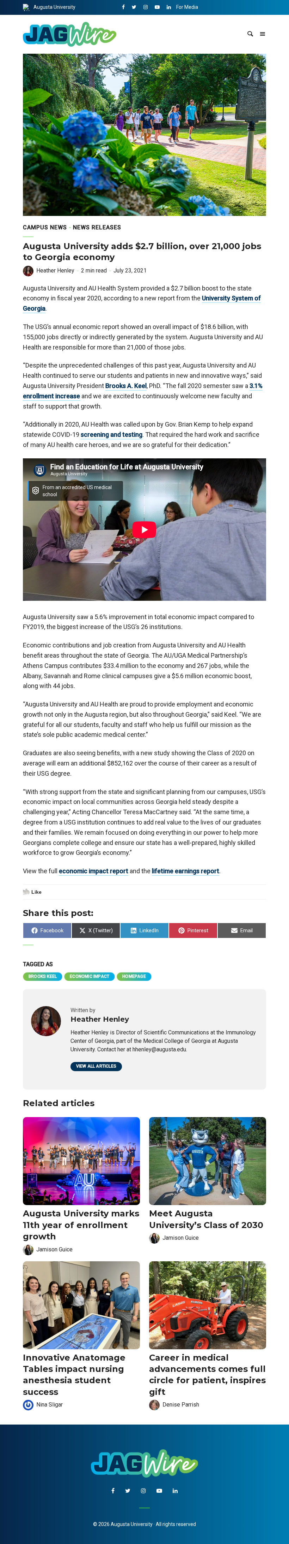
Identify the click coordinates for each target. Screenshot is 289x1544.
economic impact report (93, 871)
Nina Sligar (49, 1404)
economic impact (89, 976)
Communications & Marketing (209, 22)
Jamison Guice (54, 1249)
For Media (187, 7)
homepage (134, 976)
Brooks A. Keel (126, 385)
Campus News (45, 227)
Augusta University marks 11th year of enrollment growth (81, 1224)
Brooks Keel (43, 976)
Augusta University (54, 7)
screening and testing (111, 434)
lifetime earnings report (185, 871)
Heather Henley (55, 270)
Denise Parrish (180, 1404)
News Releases (97, 227)
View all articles (96, 1066)
